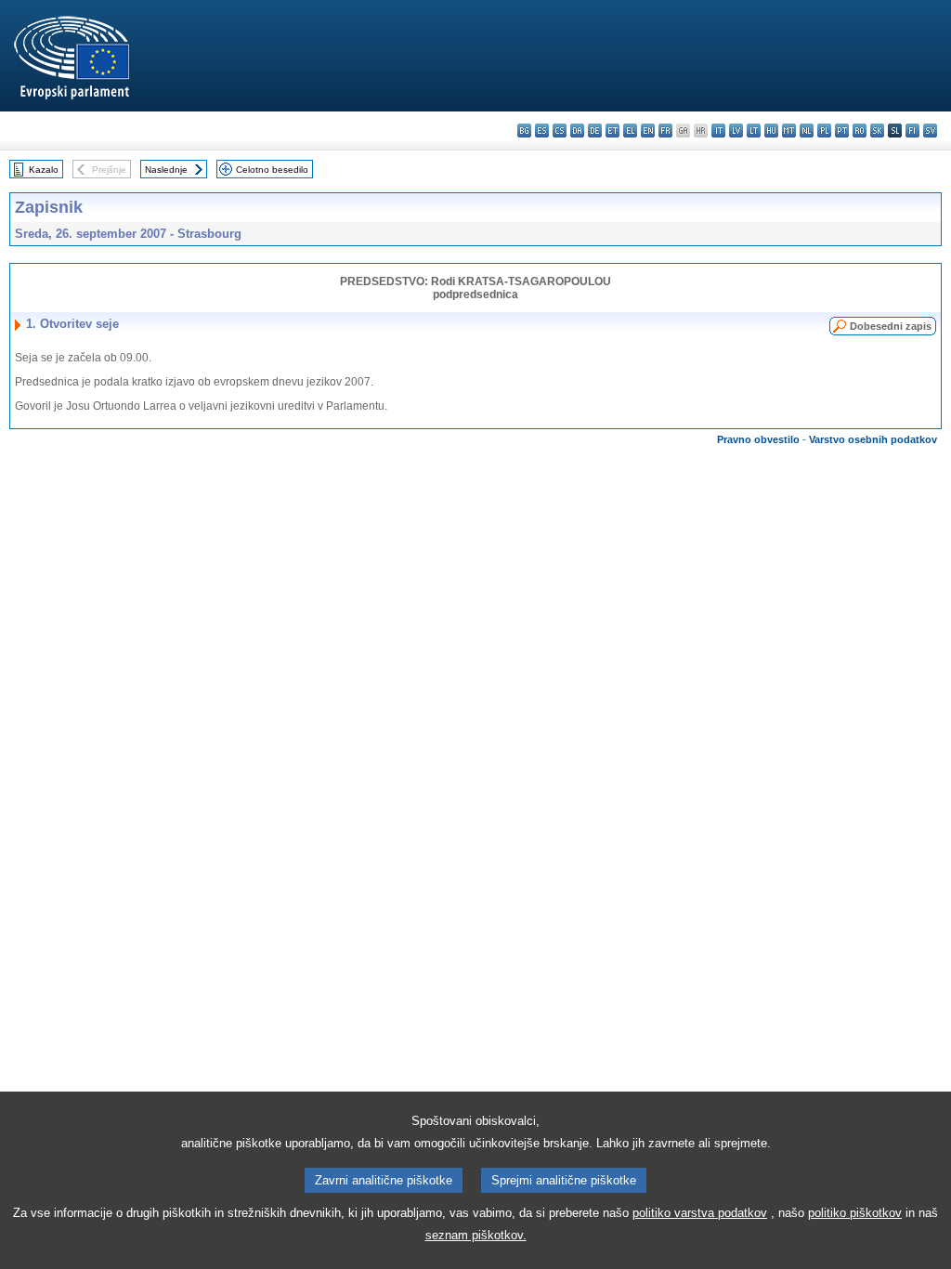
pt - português (842, 130)
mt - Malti (789, 130)
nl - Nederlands (807, 130)
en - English (648, 130)
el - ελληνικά (630, 130)
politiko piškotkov (855, 1213)
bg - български (524, 130)
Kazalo (44, 169)
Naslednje (166, 169)
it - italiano (718, 130)
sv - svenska (930, 130)
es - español (542, 130)
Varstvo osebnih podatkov (873, 439)
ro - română (859, 130)
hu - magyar (771, 130)
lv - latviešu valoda (736, 130)
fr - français (665, 130)
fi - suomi (912, 130)
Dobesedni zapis (890, 326)
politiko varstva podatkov (699, 1213)
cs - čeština (560, 130)
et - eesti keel (612, 130)
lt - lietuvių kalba (754, 130)
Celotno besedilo (272, 169)
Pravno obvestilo (758, 439)
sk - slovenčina (877, 130)
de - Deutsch (595, 130)
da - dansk (577, 130)
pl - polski (824, 130)
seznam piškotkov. (476, 1235)
